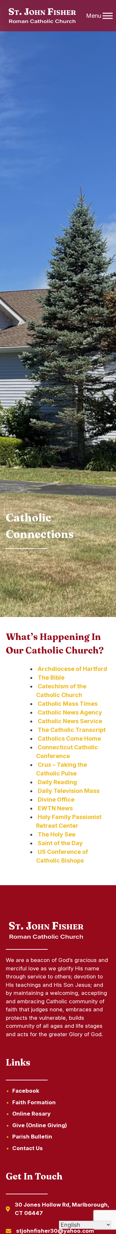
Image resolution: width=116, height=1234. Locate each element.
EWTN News (55, 808)
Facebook (25, 1090)
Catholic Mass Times (68, 703)
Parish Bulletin (32, 1136)
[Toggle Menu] (107, 16)
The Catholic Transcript (72, 729)
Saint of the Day (60, 843)
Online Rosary (31, 1113)
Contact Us (27, 1148)
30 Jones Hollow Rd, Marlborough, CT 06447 (62, 1208)
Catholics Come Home (69, 738)
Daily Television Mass (69, 790)
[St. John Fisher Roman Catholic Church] (42, 15)
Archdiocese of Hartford (72, 668)
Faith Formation (34, 1102)
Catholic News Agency (70, 712)
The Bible (51, 677)
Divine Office (56, 799)
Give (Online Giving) (39, 1125)
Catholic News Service (70, 721)
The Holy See (56, 834)
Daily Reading (57, 782)
